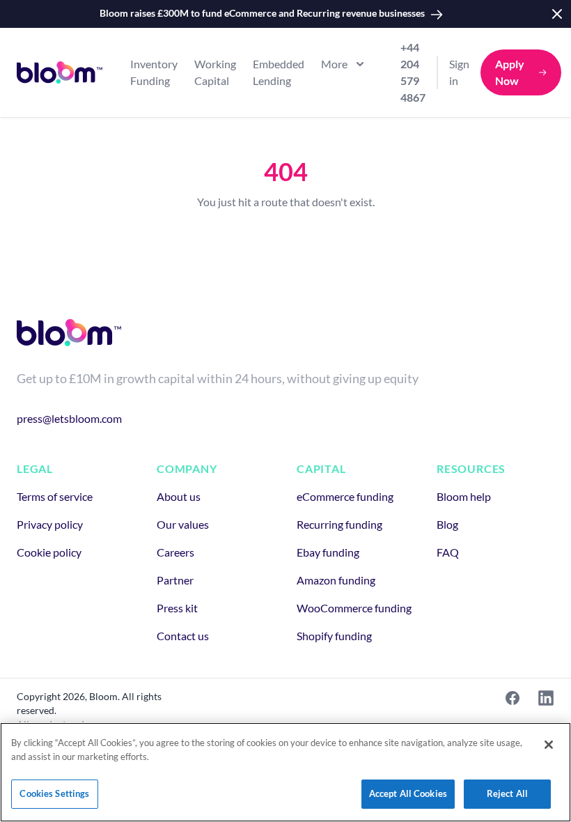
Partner (175, 580)
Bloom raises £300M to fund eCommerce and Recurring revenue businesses (262, 13)
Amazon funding (336, 580)
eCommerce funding (345, 496)
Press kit (177, 607)
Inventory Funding (154, 72)
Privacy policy (50, 524)
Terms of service (55, 496)
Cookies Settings (54, 793)
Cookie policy (49, 552)
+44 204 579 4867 (412, 72)
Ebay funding (328, 552)
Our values (183, 524)
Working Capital (215, 72)
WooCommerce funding (354, 607)
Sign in (459, 72)
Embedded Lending (278, 72)
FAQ (448, 552)
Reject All (507, 793)
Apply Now (509, 72)
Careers (175, 552)
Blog (447, 524)
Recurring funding (339, 524)
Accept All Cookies (408, 793)
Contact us (183, 635)
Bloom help (464, 496)
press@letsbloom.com (69, 418)
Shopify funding (334, 635)
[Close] (548, 744)
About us (179, 496)
